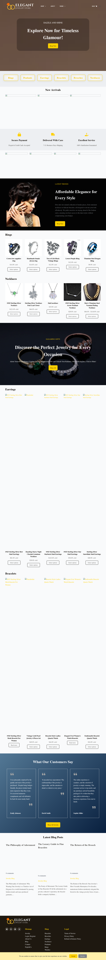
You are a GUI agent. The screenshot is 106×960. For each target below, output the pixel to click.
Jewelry (27, 933)
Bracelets (48, 933)
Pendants (48, 944)
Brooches (48, 936)
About (53, 6)
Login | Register (30, 936)
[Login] (100, 6)
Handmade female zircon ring (33, 259)
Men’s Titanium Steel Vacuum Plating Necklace (92, 305)
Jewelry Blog (10, 878)
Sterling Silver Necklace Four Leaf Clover (33, 304)
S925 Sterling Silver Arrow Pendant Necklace (72, 305)
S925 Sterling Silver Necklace (14, 304)
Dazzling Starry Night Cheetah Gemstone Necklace (33, 554)
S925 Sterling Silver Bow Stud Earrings (14, 553)
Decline (82, 956)
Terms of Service (69, 933)
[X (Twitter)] (6, 929)
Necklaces (48, 941)
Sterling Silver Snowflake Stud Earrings (92, 553)
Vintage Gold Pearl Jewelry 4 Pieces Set (33, 737)
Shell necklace (53, 303)
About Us (28, 939)
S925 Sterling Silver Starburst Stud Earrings (53, 553)
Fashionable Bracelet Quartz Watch (92, 737)
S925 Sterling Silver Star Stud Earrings (72, 553)
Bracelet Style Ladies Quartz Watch (52, 737)
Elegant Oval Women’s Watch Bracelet (72, 737)
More (61, 6)
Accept (73, 956)
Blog (26, 941)
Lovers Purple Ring (73, 258)
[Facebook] (11, 929)
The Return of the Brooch (82, 845)
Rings (47, 947)
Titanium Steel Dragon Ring (92, 259)
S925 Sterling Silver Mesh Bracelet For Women (14, 738)
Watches (47, 950)
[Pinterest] (19, 929)
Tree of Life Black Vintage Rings (53, 259)
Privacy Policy (69, 936)
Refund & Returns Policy (72, 939)
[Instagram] (15, 929)
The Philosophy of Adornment (20, 845)
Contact (27, 944)
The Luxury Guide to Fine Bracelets (51, 845)
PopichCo (28, 947)
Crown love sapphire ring (14, 259)
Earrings (47, 939)
